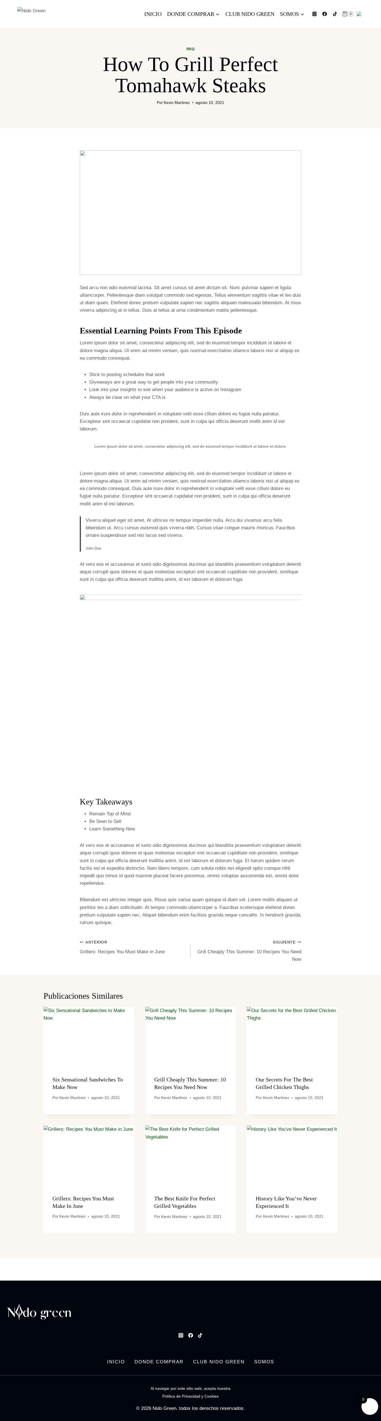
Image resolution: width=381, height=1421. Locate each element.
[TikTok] (335, 13)
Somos (264, 1361)
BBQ (191, 49)
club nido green (249, 14)
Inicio (152, 14)
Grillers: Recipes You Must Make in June (122, 947)
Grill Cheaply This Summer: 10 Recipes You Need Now (249, 951)
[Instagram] (314, 13)
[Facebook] (324, 13)
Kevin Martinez (177, 103)
